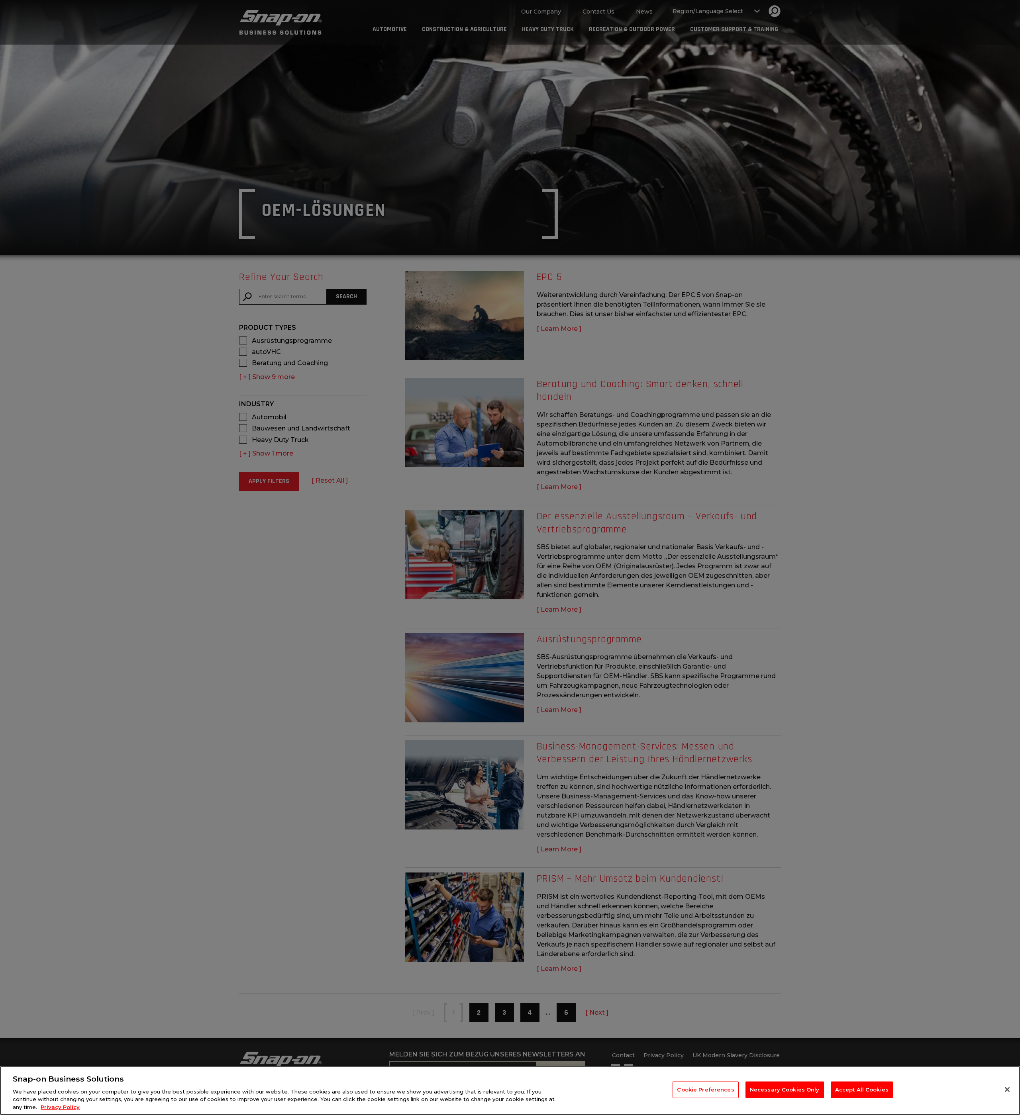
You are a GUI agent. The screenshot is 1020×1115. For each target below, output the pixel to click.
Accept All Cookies (862, 1089)
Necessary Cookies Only (785, 1089)
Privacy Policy (60, 1106)
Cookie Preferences (705, 1089)
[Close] (1007, 1089)
